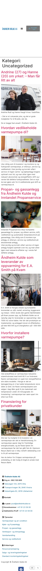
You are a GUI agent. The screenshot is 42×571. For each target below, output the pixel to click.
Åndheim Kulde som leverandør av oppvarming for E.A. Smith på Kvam (17, 263)
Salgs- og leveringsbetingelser (14, 552)
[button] (22, 28)
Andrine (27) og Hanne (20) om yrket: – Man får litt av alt (20, 76)
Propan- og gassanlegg (11, 528)
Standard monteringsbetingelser (15, 556)
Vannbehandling (8, 535)
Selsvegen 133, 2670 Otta (15, 484)
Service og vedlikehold (11, 539)
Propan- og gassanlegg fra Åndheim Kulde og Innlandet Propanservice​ (21, 193)
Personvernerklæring (10, 549)
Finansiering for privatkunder (13, 404)
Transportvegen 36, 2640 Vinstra (18, 487)
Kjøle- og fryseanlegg (11, 524)
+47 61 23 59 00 (24, 507)
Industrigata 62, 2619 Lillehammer (19, 491)
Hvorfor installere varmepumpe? (15, 335)
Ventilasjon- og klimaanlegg (13, 532)
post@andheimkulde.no (20, 504)
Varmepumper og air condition (14, 521)
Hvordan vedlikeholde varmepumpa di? (19, 130)
